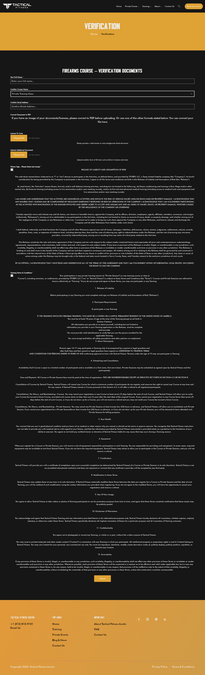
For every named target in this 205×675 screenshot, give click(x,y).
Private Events (60, 634)
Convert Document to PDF (20, 115)
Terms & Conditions (183, 666)
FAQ (96, 629)
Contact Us (169, 6)
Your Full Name (17, 77)
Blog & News (59, 640)
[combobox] (102, 94)
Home (119, 6)
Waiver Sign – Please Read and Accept (25, 167)
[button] (179, 6)
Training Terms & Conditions (21, 273)
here (104, 121)
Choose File (19, 138)
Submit (102, 578)
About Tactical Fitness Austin (110, 623)
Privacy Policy (159, 666)
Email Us (15, 627)
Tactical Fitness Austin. (42, 666)
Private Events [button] (131, 6)
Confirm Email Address (19, 102)
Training (56, 629)
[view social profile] (139, 619)
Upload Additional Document (21, 150)
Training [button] (145, 6)
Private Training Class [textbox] (22, 93)
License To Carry (16, 133)
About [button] (157, 6)
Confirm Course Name (19, 89)
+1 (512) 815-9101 (21, 623)
